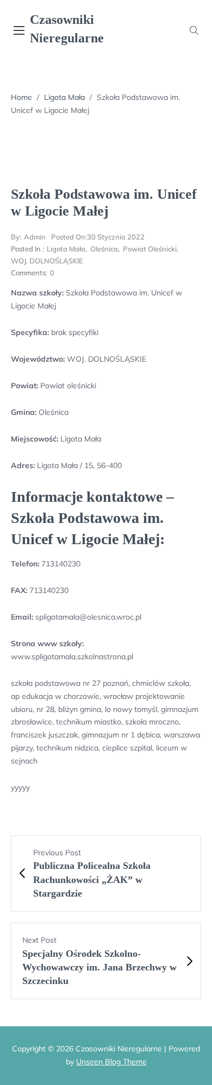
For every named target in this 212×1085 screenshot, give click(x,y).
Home (21, 97)
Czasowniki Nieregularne (67, 28)
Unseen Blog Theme (111, 1062)
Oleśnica (104, 248)
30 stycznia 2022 (98, 236)
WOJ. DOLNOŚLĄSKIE (47, 260)
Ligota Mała (64, 97)
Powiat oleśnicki (150, 248)
